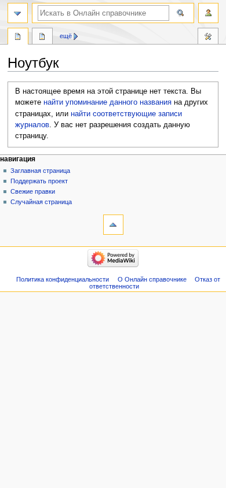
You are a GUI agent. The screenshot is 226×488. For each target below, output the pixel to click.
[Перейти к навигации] (18, 13)
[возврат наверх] (113, 225)
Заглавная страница (40, 170)
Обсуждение (42, 37)
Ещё (66, 35)
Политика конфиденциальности (62, 279)
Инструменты (208, 37)
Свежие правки (32, 191)
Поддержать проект (39, 181)
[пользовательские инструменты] (208, 13)
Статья (18, 37)
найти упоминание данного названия (107, 102)
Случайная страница (41, 201)
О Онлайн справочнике (152, 279)
